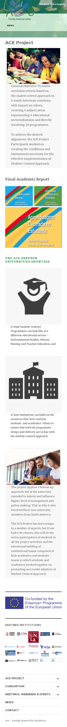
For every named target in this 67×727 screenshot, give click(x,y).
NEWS (9, 702)
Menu (10, 25)
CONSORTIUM (14, 686)
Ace (7, 720)
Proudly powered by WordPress (29, 720)
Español (45, 4)
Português (59, 4)
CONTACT (12, 710)
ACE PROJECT (14, 678)
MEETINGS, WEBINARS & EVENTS (27, 694)
